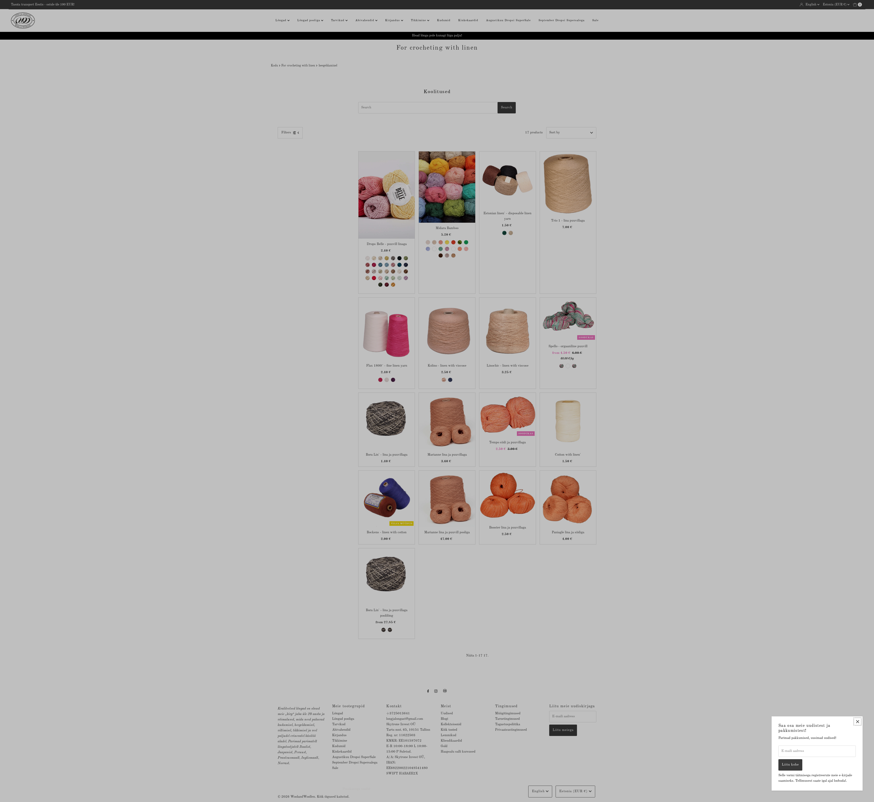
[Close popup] (857, 721)
